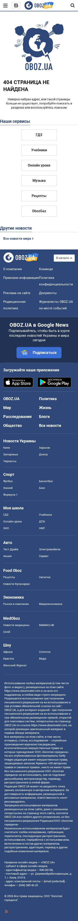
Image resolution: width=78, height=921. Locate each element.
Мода (42, 658)
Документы (48, 293)
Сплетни (44, 651)
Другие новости (16, 228)
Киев (6, 447)
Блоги (44, 416)
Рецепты (39, 196)
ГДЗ (39, 135)
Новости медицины (16, 625)
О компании (12, 269)
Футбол (8, 481)
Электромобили (49, 549)
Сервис (44, 556)
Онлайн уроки (39, 165)
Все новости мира (17, 239)
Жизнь (45, 407)
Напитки (44, 577)
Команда (46, 269)
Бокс (42, 488)
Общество (12, 425)
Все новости (50, 425)
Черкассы (9, 461)
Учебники (39, 150)
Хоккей (8, 488)
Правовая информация (21, 278)
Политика (48, 398)
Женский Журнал (15, 665)
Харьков (44, 447)
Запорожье (10, 454)
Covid (6, 631)
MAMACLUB (46, 625)
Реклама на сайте (16, 293)
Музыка (39, 180)
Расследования (17, 416)
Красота (8, 658)
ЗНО (6, 528)
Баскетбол (46, 481)
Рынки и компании (16, 604)
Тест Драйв (10, 549)
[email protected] (54, 881)
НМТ (42, 528)
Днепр (43, 454)
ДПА (42, 521)
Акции (7, 556)
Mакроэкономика (50, 604)
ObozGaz (39, 211)
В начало (62, 258)
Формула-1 (10, 494)
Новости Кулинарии (16, 584)
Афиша (8, 651)
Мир (7, 407)
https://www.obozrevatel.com (22, 690)
